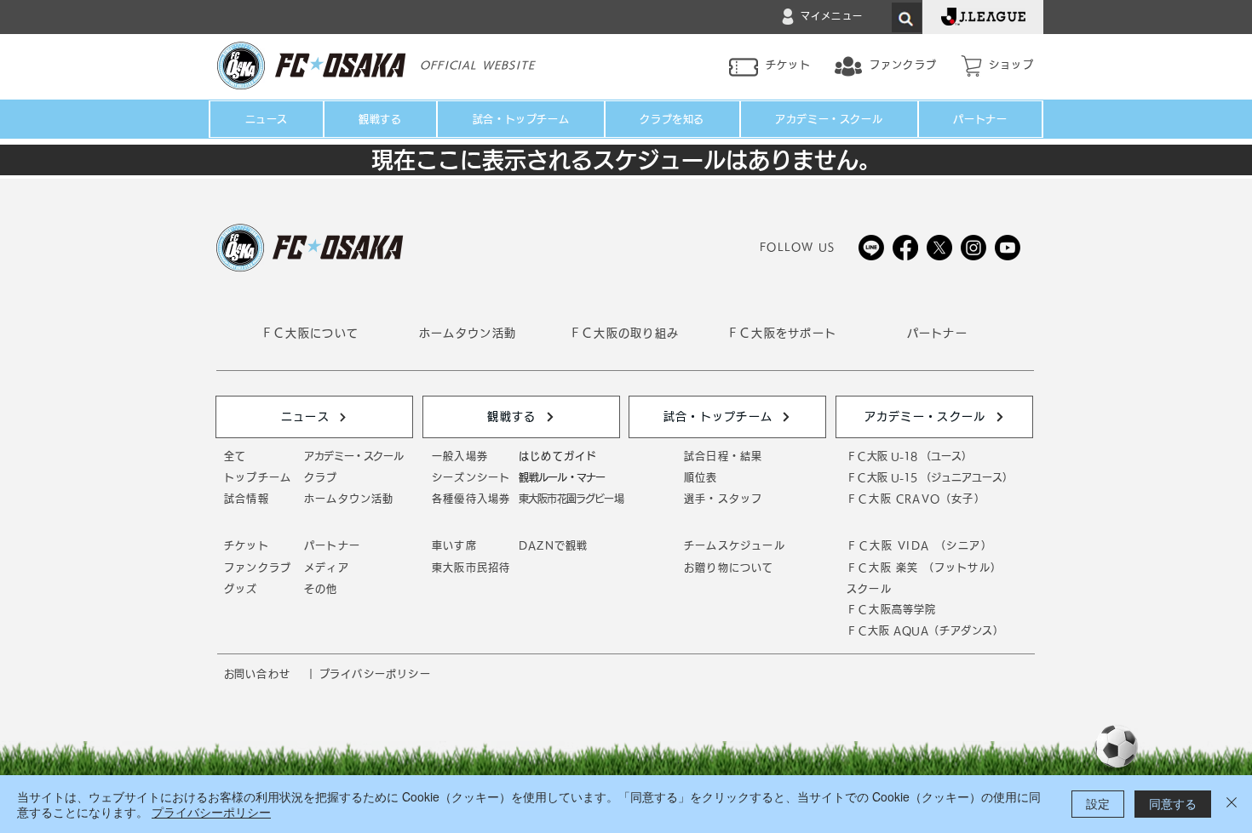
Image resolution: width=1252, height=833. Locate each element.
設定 (1098, 803)
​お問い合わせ (257, 674)
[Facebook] (905, 247)
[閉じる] (1231, 804)
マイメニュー (832, 15)
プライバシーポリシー (211, 811)
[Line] (871, 247)
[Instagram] (973, 247)
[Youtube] (1007, 247)
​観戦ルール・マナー (562, 477)
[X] (939, 247)
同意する (1173, 803)
